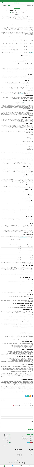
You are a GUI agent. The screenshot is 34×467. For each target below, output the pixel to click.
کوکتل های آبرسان (19, 456)
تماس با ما (32, 454)
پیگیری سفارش (31, 450)
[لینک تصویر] (29, 434)
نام (32, 417)
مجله (32, 451)
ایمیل (32, 421)
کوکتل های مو (20, 450)
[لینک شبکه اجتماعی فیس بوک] (32, 396)
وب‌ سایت (32, 425)
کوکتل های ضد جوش (19, 451)
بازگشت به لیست (17, 400)
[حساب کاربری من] (1, 3)
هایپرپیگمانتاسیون (20, 93)
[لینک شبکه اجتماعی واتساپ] (16, 1)
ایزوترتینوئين (31, 52)
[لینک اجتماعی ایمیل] (30, 396)
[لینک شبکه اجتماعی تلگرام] (15, 1)
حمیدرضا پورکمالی (20, 12)
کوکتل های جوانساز (19, 455)
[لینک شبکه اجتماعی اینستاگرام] (19, 1)
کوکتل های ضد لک (19, 454)
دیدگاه (32, 407)
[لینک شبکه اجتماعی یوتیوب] (17, 1)
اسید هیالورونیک (18, 181)
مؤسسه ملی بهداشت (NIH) (23, 237)
